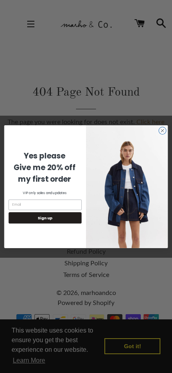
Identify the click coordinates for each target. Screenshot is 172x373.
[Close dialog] (162, 130)
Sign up (45, 217)
